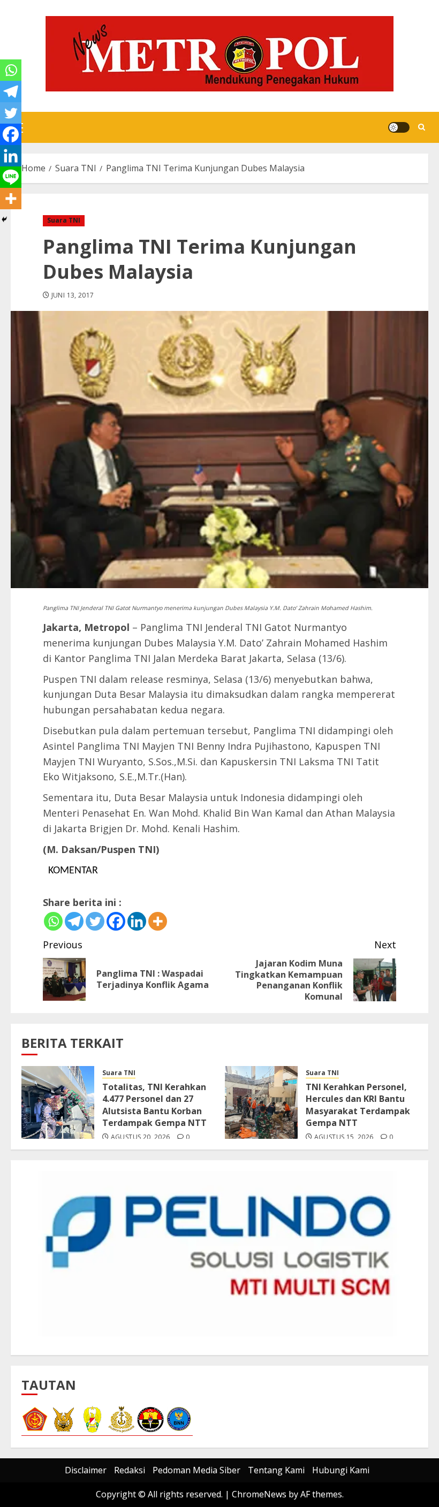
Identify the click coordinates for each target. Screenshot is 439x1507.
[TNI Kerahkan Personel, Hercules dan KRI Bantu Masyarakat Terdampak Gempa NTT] (261, 1102)
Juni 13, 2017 (72, 295)
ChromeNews (259, 1494)
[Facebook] (116, 921)
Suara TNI (63, 220)
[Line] (10, 177)
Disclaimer (86, 1470)
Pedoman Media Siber (196, 1470)
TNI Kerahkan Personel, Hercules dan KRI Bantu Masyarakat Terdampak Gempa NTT (358, 1105)
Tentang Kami (276, 1470)
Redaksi (129, 1470)
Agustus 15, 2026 (344, 1137)
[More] (157, 921)
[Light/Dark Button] (399, 127)
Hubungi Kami (340, 1470)
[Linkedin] (136, 921)
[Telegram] (74, 921)
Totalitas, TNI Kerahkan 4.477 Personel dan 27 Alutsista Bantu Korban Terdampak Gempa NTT (154, 1105)
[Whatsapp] (53, 921)
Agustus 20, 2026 (140, 1137)
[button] (421, 127)
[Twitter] (95, 921)
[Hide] (4, 219)
